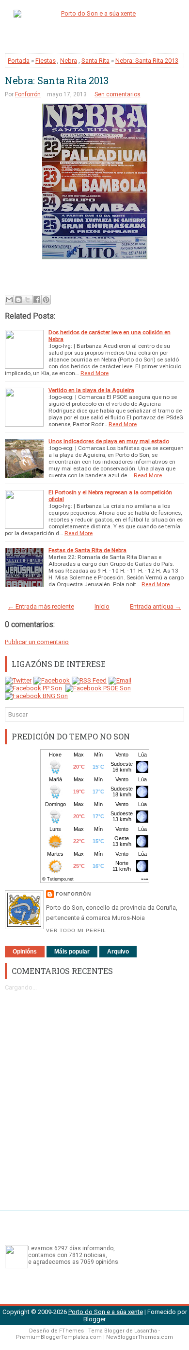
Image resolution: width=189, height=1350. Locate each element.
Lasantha (145, 1331)
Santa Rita (95, 60)
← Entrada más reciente (41, 606)
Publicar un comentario (37, 642)
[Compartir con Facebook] (37, 300)
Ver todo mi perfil (76, 930)
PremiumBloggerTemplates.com (59, 1337)
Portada (19, 60)
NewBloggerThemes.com (139, 1337)
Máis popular (72, 951)
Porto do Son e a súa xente (105, 1311)
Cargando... (21, 987)
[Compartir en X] (27, 300)
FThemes (71, 1331)
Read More (94, 373)
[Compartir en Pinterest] (46, 300)
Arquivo (118, 951)
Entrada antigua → (155, 606)
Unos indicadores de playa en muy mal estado (108, 441)
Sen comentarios (117, 94)
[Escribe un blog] (18, 300)
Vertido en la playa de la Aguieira (91, 390)
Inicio (102, 606)
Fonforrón (28, 94)
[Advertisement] (94, 1095)
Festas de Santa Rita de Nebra (87, 550)
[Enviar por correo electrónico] (9, 300)
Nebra (68, 60)
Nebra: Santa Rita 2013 (146, 60)
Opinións (25, 951)
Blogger (94, 1319)
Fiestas (45, 60)
